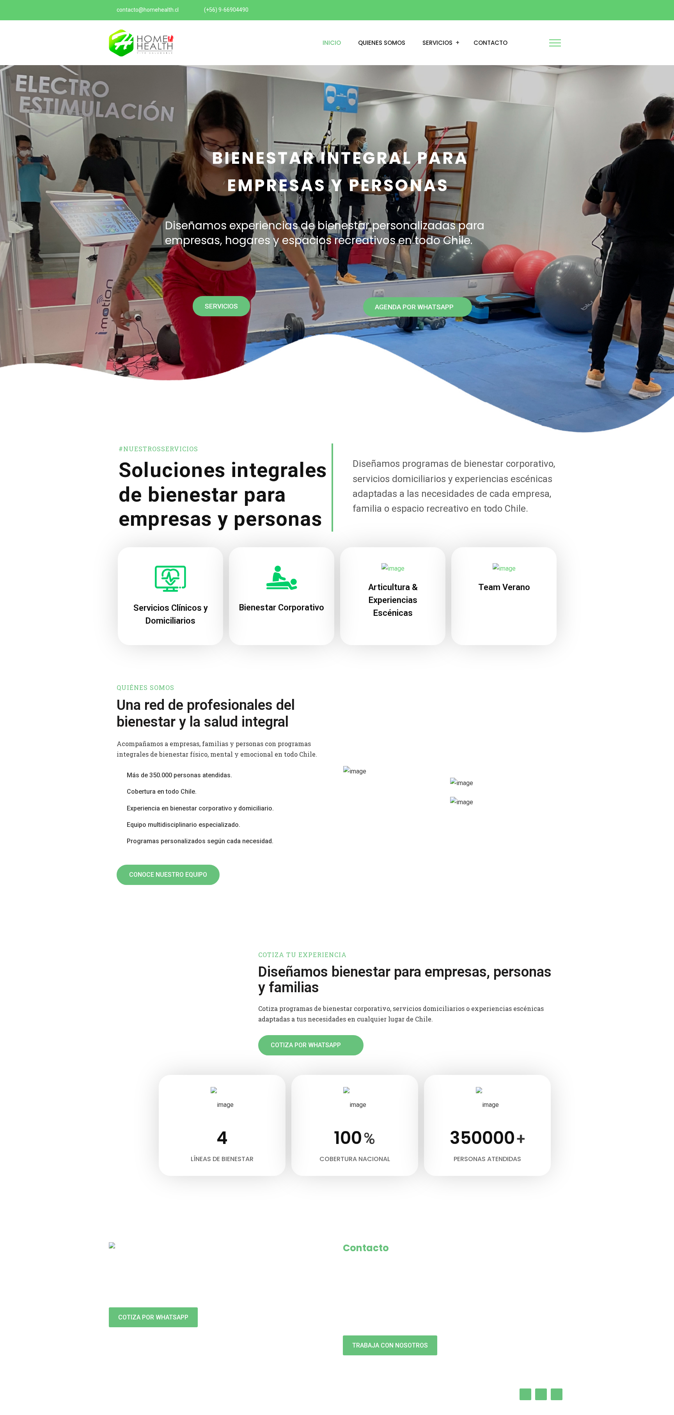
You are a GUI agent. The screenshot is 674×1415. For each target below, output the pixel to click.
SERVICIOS (221, 306)
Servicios (437, 43)
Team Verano (504, 587)
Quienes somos (381, 43)
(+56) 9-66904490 (226, 10)
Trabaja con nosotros (390, 1345)
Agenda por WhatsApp (415, 307)
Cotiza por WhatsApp (153, 1317)
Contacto (490, 43)
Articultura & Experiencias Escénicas (393, 600)
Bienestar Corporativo (281, 607)
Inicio (332, 43)
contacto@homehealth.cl (148, 10)
